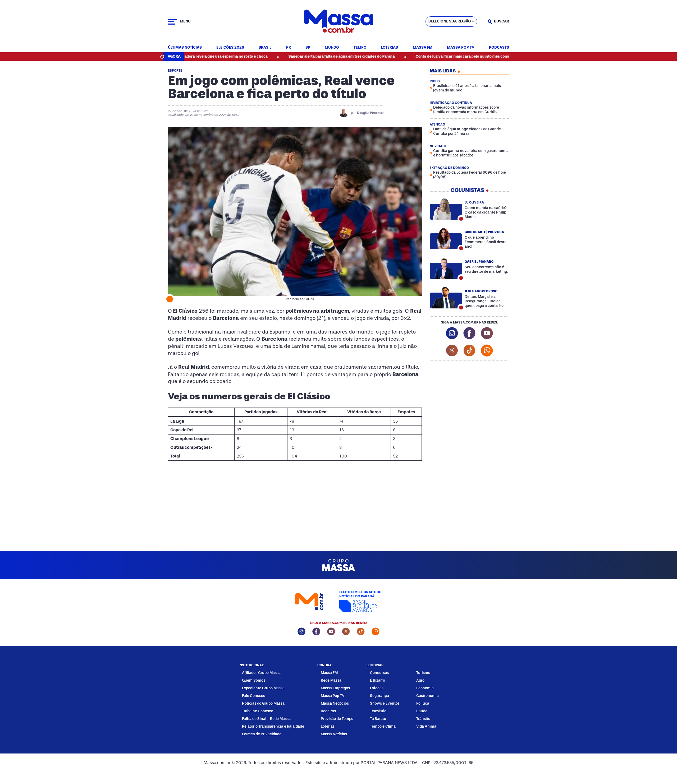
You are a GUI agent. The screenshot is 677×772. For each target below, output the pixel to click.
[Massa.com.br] (338, 21)
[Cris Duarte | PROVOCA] (446, 238)
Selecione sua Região (449, 21)
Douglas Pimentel (370, 113)
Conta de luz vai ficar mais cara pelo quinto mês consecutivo (435, 56)
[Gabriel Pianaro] (446, 268)
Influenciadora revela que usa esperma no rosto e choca (184, 56)
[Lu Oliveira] (446, 209)
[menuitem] (185, 47)
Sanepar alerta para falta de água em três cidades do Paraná (308, 56)
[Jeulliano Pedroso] (446, 297)
